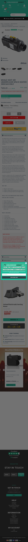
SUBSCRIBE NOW (14, 277)
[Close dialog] (26, 263)
